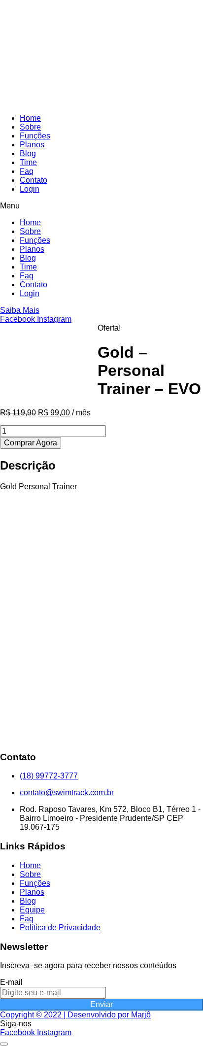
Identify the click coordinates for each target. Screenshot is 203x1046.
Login (29, 189)
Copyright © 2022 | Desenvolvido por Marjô (75, 1015)
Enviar (101, 1004)
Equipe (32, 910)
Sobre (30, 127)
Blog (28, 153)
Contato (33, 180)
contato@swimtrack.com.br (67, 792)
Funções (35, 136)
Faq (27, 171)
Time (28, 162)
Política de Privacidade (60, 927)
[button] (101, 206)
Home (30, 118)
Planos (32, 144)
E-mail (11, 982)
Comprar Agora (30, 443)
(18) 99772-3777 (49, 776)
